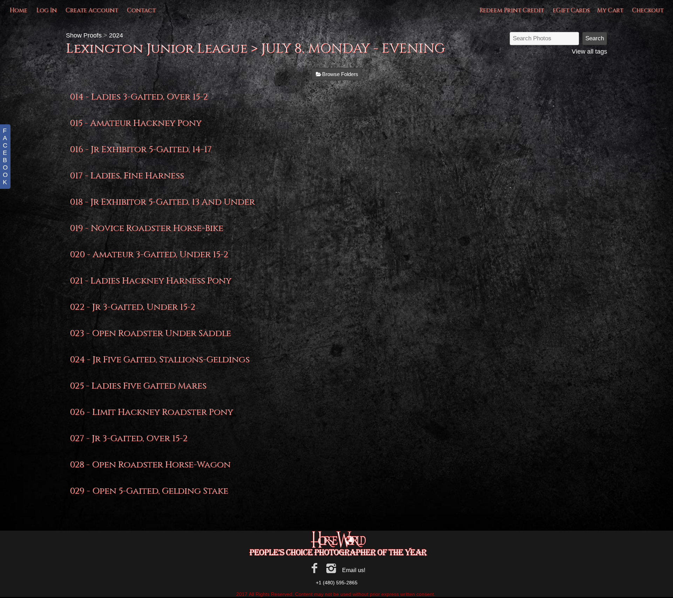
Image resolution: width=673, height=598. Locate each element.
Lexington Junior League (156, 48)
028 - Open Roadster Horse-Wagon (150, 464)
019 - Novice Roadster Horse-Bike (146, 228)
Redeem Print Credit (511, 10)
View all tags (589, 51)
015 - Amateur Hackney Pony (136, 123)
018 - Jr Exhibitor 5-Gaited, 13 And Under (162, 202)
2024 (116, 35)
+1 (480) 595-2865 (337, 582)
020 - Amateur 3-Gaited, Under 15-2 (149, 254)
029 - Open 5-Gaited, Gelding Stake (149, 491)
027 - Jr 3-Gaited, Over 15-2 (129, 438)
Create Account (92, 10)
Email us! (353, 570)
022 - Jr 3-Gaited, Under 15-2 (132, 307)
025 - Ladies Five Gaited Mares (138, 386)
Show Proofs (84, 35)
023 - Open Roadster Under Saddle (150, 333)
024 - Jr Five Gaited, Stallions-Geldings (160, 359)
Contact (141, 10)
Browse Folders (340, 74)
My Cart (611, 10)
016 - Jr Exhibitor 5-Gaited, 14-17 (141, 149)
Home (18, 10)
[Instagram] (331, 568)
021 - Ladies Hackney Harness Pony (150, 281)
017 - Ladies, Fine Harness (127, 175)
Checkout (648, 10)
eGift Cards (571, 10)
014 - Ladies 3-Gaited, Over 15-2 (139, 97)
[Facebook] (314, 568)
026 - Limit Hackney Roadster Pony (151, 412)
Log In (46, 10)
